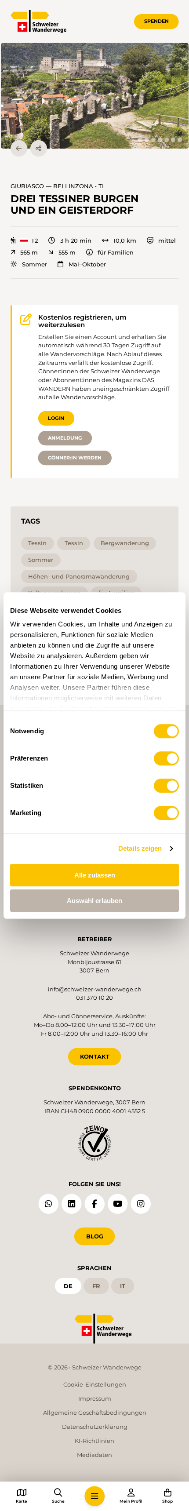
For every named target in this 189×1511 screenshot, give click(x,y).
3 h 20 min (75, 240)
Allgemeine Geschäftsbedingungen (94, 1412)
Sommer (34, 264)
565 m (29, 252)
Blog (94, 1236)
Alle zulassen (94, 875)
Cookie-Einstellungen (94, 1384)
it (122, 1285)
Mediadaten (94, 1454)
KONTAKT (94, 1056)
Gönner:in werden (75, 458)
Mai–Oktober (87, 264)
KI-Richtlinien (94, 1440)
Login (56, 418)
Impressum (94, 1398)
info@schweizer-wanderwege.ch (95, 989)
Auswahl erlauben (94, 900)
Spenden (156, 21)
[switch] (166, 758)
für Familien (116, 252)
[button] (95, 96)
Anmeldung (65, 438)
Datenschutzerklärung (94, 1426)
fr (96, 1285)
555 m (66, 252)
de (68, 1285)
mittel (167, 240)
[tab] (140, 140)
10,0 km (124, 240)
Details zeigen (140, 848)
